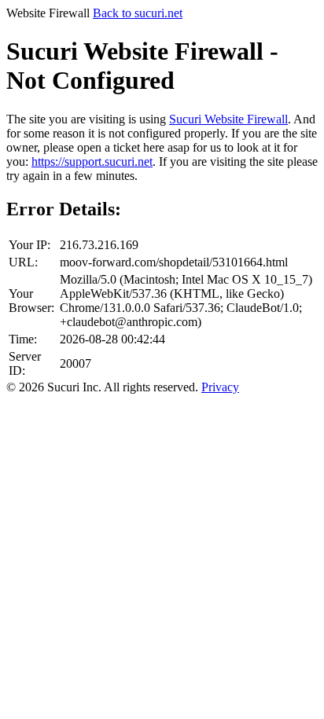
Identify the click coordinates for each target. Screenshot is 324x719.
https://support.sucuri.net (92, 161)
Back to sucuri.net (137, 13)
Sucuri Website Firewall (228, 119)
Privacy (220, 387)
